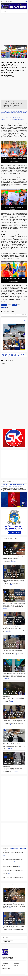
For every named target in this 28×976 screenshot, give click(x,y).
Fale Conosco (5, 965)
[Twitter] (2, 1)
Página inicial (5, 963)
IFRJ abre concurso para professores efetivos (13, 119)
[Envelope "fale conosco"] (11, 1)
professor (17, 59)
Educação (12, 59)
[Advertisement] (14, 28)
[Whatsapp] (8, 1)
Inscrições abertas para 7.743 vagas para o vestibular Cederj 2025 (14, 334)
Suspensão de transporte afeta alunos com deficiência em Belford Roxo (13, 347)
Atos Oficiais (16, 963)
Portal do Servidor (6, 968)
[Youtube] (6, 1)
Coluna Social (17, 965)
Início (2, 59)
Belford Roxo (7, 59)
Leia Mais (13, 561)
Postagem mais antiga (18, 355)
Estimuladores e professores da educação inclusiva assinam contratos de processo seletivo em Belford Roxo (14, 113)
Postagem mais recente (9, 354)
